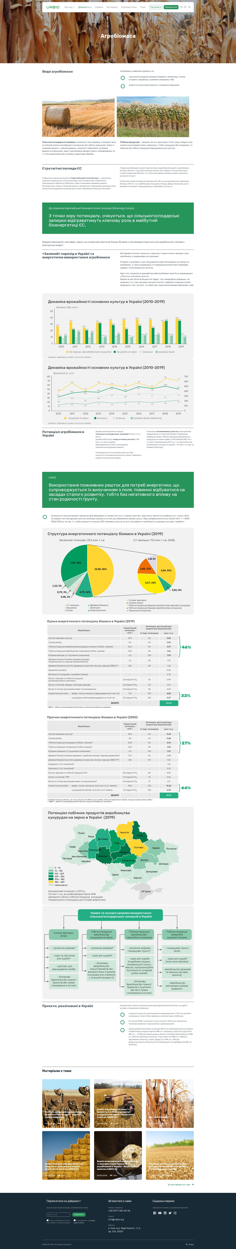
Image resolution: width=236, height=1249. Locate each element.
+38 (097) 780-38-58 (119, 1210)
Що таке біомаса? (159, 1117)
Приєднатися (171, 7)
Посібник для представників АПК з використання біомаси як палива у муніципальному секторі (169, 1166)
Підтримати (156, 7)
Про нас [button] (68, 7)
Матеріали (112, 7)
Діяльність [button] (83, 7)
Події (142, 7)
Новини (99, 7)
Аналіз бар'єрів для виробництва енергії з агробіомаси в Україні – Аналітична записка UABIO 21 (64, 1166)
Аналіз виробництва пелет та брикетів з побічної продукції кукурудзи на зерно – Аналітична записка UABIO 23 (116, 1113)
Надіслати (78, 1214)
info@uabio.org (116, 1219)
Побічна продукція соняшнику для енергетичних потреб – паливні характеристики (64, 1114)
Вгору (191, 1244)
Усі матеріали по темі (179, 1184)
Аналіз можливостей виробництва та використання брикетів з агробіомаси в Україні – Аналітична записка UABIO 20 (117, 1165)
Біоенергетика (129, 7)
